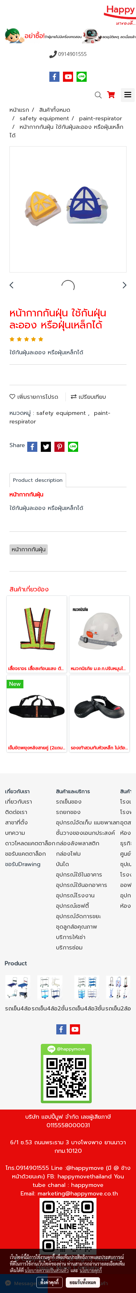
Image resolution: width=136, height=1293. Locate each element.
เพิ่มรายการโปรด (36, 396)
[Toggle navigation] (128, 95)
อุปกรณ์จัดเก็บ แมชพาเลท (88, 822)
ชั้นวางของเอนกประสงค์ (85, 833)
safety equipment (62, 413)
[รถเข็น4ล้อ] (18, 987)
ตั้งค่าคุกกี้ (49, 1282)
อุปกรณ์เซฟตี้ (72, 905)
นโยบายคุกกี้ (91, 1270)
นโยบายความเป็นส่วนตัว (47, 1270)
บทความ (15, 833)
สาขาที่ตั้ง (16, 822)
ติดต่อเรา (16, 812)
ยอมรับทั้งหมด (83, 1282)
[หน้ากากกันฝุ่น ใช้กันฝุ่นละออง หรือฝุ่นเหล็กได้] (68, 210)
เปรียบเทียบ (91, 396)
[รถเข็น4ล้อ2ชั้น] (50, 987)
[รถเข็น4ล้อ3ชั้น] (86, 987)
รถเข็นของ (69, 801)
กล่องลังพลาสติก (77, 843)
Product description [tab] (38, 480)
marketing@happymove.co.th (78, 1193)
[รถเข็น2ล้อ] (118, 987)
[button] (96, 95)
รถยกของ (68, 812)
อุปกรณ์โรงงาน (75, 895)
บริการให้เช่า (70, 937)
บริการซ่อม (69, 947)
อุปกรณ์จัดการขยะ (78, 916)
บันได (62, 864)
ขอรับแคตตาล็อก (25, 853)
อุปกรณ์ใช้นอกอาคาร (81, 885)
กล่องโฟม (68, 853)
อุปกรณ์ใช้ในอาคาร (79, 874)
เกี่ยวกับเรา (18, 801)
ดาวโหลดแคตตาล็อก (30, 843)
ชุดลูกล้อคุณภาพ (76, 926)
